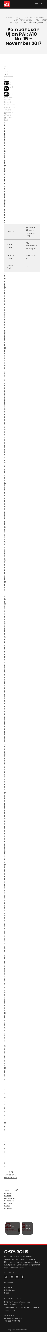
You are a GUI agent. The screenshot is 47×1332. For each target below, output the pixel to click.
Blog (18, 17)
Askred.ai (8, 1287)
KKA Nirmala (9, 1290)
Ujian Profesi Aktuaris (8, 1206)
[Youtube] (17, 1277)
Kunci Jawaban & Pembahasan (10, 1175)
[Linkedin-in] (12, 1277)
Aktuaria (40, 17)
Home (9, 17)
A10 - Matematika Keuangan (9, 94)
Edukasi (28, 17)
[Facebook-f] (22, 1277)
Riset (6, 1293)
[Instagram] (6, 1277)
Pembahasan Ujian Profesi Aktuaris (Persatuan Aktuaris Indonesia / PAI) (10, 112)
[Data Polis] (10, 4)
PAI (5, 1203)
